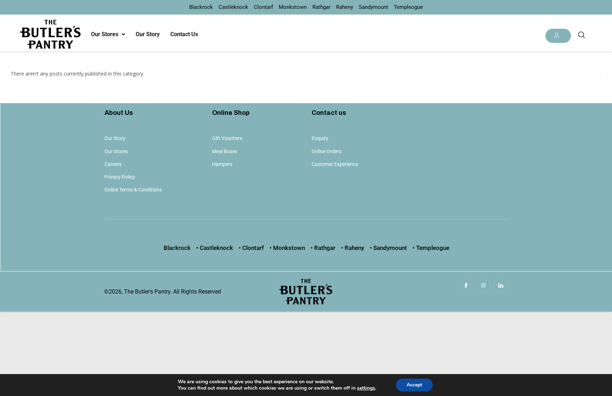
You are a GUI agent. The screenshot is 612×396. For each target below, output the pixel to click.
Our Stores (104, 34)
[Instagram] (483, 285)
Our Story (148, 34)
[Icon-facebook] (466, 285)
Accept (414, 384)
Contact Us (184, 34)
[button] (108, 34)
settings (366, 388)
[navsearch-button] (581, 35)
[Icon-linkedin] (501, 285)
